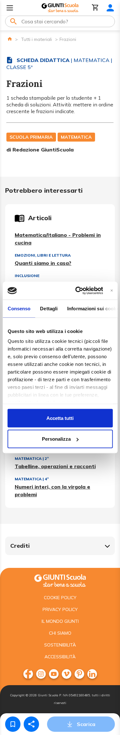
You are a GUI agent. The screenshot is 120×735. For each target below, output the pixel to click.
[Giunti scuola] (60, 580)
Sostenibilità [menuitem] (60, 645)
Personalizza (56, 439)
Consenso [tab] (18, 308)
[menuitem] (28, 674)
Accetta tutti (60, 418)
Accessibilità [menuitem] (60, 657)
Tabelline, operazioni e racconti (55, 466)
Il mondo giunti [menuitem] (60, 621)
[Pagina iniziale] (9, 39)
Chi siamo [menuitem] (60, 633)
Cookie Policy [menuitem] (60, 597)
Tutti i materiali (36, 39)
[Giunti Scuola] (60, 7)
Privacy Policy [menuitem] (60, 609)
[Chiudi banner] (111, 291)
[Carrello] (95, 8)
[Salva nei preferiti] (12, 724)
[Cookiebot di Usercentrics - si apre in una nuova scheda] (77, 291)
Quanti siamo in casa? (43, 263)
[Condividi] (31, 724)
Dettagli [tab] (49, 308)
